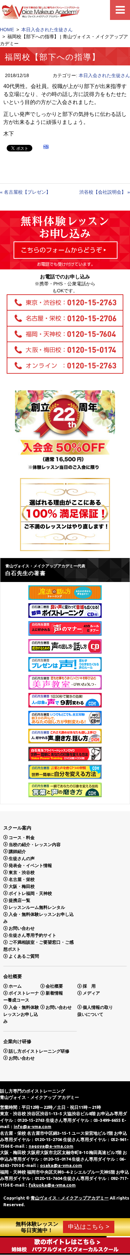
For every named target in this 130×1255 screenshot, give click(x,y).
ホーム (15, 986)
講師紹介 (17, 851)
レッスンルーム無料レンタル (37, 907)
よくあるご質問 (24, 956)
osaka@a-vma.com (61, 1165)
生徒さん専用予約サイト (32, 935)
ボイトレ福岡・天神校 (30, 893)
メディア (91, 993)
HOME (7, 29)
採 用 (89, 986)
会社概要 (54, 986)
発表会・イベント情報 (30, 865)
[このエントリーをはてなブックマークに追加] (46, 147)
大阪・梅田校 (22, 886)
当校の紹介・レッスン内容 (35, 844)
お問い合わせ (22, 928)
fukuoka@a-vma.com (52, 1185)
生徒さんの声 (22, 858)
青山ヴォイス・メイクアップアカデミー (70, 1198)
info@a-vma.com (32, 1126)
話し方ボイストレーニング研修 (39, 1050)
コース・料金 (22, 837)
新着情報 (54, 993)
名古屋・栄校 (22, 879)
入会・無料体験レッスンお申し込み (21, 1014)
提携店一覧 (19, 900)
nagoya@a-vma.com (51, 1146)
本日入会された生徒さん (47, 29)
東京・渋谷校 (22, 872)
